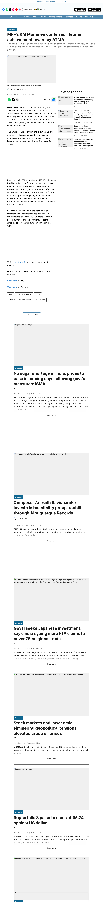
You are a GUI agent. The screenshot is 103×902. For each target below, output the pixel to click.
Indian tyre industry (23, 294)
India (35, 17)
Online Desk (23, 518)
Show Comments (31, 314)
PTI (15, 388)
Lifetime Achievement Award (20, 300)
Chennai (13, 17)
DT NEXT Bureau (18, 90)
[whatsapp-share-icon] (9, 101)
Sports (79, 17)
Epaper (40, 1)
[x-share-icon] (13, 101)
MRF (10, 294)
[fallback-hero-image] (65, 100)
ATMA (37, 294)
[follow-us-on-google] (53, 99)
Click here (12, 280)
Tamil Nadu (25, 17)
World (43, 17)
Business (69, 17)
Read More (51, 415)
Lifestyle (89, 17)
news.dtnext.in (19, 262)
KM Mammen (40, 300)
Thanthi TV (62, 1)
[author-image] (8, 89)
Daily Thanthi (50, 1)
